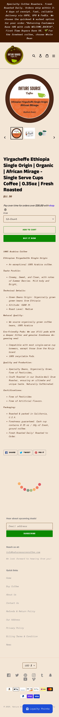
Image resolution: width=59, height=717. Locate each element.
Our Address (13, 619)
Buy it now (29, 238)
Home (8, 578)
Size (5, 213)
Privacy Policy (15, 628)
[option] (16, 133)
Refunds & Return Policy (20, 611)
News (8, 644)
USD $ (28, 665)
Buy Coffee (12, 586)
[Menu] (53, 55)
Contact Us (12, 603)
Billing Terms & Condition (22, 636)
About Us (11, 594)
